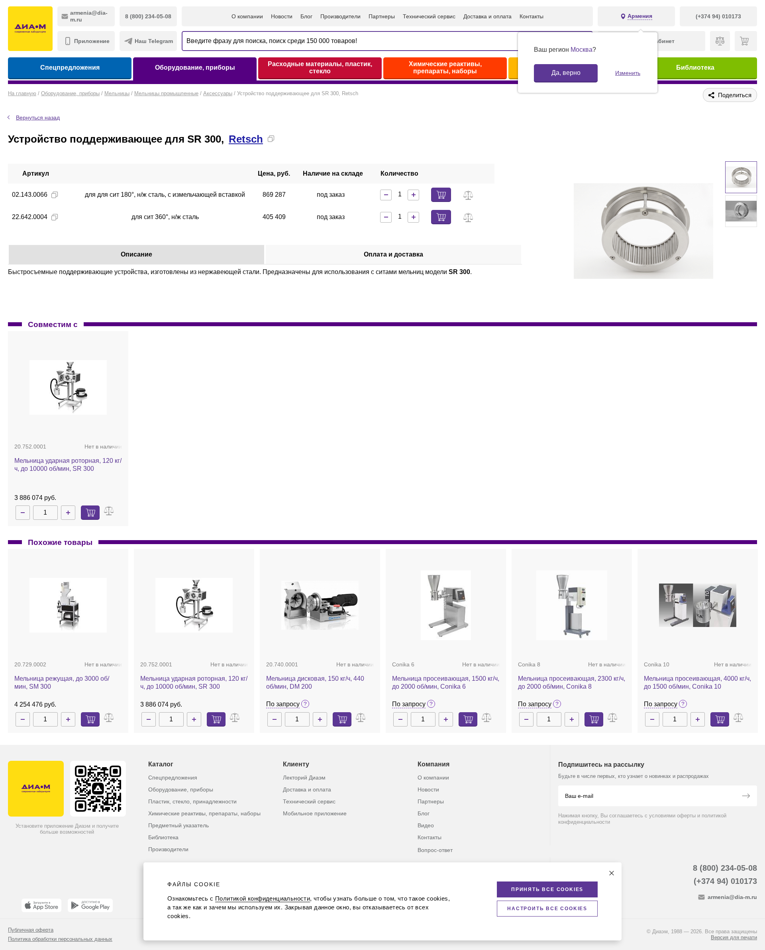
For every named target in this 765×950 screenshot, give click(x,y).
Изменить (627, 73)
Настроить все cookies (547, 908)
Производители (340, 16)
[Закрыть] (612, 873)
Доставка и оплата (487, 16)
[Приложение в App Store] (41, 905)
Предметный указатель (178, 825)
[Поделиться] (283, 139)
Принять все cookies (547, 889)
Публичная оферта (30, 930)
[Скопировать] (271, 139)
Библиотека (695, 67)
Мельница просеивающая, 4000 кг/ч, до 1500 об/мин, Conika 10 (697, 682)
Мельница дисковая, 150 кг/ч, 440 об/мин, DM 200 (315, 682)
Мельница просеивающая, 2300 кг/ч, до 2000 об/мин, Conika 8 (571, 682)
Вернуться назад (38, 117)
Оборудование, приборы (195, 67)
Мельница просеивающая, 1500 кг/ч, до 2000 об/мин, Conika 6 (445, 682)
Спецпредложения (70, 67)
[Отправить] (746, 796)
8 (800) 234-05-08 (725, 868)
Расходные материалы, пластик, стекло (320, 67)
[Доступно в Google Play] (90, 905)
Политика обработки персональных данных (60, 939)
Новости (281, 16)
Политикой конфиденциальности (262, 898)
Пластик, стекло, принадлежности (192, 801)
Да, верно (566, 72)
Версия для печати (734, 937)
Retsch (246, 139)
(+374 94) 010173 (725, 881)
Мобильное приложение (315, 813)
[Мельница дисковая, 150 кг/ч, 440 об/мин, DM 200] (320, 605)
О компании (247, 16)
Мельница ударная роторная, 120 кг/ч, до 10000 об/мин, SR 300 (68, 464)
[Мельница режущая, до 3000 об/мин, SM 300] (68, 605)
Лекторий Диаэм (304, 777)
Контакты (531, 16)
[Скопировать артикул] (54, 195)
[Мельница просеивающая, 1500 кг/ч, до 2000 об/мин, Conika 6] (446, 605)
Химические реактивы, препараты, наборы (445, 67)
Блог (306, 16)
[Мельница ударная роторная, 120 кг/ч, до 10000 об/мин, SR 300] (68, 387)
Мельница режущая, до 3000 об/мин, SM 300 (61, 682)
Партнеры (382, 16)
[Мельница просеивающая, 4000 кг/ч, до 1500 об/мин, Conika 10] (697, 605)
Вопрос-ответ (435, 850)
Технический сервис (429, 16)
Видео (426, 825)
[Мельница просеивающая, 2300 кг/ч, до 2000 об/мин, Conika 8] (572, 605)
